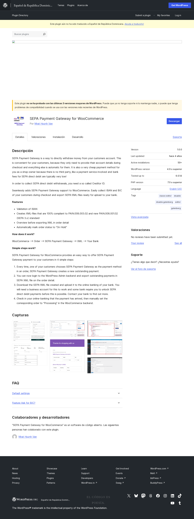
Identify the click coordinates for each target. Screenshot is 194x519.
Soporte (177, 136)
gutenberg (176, 208)
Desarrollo (77, 136)
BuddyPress (157, 482)
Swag (120, 482)
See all (178, 243)
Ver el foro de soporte (143, 268)
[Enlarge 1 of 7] (43, 324)
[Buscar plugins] (44, 34)
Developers (87, 478)
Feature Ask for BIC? (23, 402)
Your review (137, 243)
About (15, 468)
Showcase (52, 468)
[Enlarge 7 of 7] (118, 361)
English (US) (176, 189)
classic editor (165, 196)
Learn (84, 468)
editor (178, 202)
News (15, 473)
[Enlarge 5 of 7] (118, 324)
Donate (121, 478)
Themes (51, 473)
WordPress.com (159, 468)
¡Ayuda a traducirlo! (134, 24)
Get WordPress (179, 5)
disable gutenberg (164, 202)
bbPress (155, 478)
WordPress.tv (89, 482)
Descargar (174, 121)
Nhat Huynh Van (43, 123)
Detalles (19, 136)
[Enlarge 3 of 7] (80, 324)
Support (85, 473)
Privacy (16, 482)
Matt (153, 473)
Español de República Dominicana (57, 500)
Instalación (59, 136)
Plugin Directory (20, 15)
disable (177, 196)
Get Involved (122, 468)
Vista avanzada (139, 217)
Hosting (16, 478)
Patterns (51, 482)
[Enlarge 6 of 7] (118, 343)
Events (119, 473)
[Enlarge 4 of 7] (80, 343)
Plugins (50, 478)
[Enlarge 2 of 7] (43, 347)
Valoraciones (38, 136)
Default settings (21, 393)
